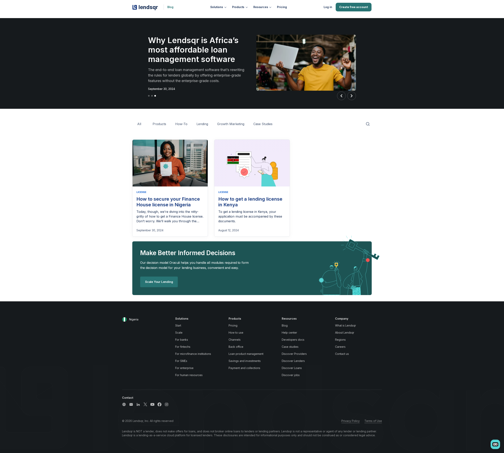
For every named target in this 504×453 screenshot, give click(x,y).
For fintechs (182, 346)
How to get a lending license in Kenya (250, 202)
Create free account (353, 7)
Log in (328, 7)
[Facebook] (159, 404)
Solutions (216, 7)
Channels (235, 339)
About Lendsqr (344, 332)
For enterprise (184, 368)
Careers (340, 346)
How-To (181, 124)
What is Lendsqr (345, 325)
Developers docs (293, 339)
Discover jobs (291, 375)
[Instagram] (167, 404)
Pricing (282, 7)
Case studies (290, 346)
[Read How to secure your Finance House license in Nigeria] (170, 163)
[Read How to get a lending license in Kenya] (252, 163)
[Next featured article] (351, 95)
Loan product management (246, 353)
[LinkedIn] (138, 404)
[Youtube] (152, 404)
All (139, 124)
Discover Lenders (293, 361)
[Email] (131, 404)
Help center (289, 332)
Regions (340, 339)
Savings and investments (245, 361)
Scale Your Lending (159, 282)
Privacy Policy (350, 421)
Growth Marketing (230, 124)
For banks (181, 339)
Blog (170, 7)
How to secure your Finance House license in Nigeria (168, 202)
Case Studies (262, 124)
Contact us (342, 353)
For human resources (189, 375)
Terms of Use (373, 421)
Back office (236, 346)
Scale (179, 332)
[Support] (124, 404)
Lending (202, 124)
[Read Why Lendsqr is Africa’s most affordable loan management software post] (306, 63)
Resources (260, 7)
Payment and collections (244, 368)
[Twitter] (145, 404)
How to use (236, 332)
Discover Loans (292, 368)
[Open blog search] (368, 124)
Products (238, 7)
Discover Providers (294, 353)
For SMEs (181, 361)
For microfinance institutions (193, 353)
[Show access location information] (124, 319)
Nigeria (133, 319)
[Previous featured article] (341, 95)
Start (178, 325)
